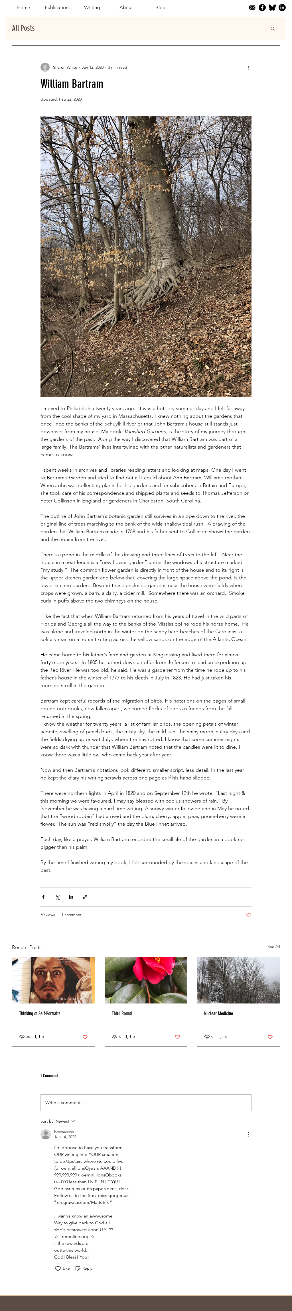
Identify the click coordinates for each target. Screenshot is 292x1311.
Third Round (122, 1013)
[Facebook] (262, 7)
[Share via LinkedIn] (71, 897)
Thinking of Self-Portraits (39, 1013)
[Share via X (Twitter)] (57, 897)
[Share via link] (85, 897)
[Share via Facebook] (43, 897)
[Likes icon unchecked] (58, 1268)
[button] (272, 28)
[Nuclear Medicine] (238, 980)
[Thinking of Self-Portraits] (53, 980)
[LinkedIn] (282, 7)
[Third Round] (146, 980)
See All (273, 946)
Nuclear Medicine (218, 1013)
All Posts (23, 28)
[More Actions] (248, 1134)
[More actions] (248, 67)
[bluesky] (272, 7)
